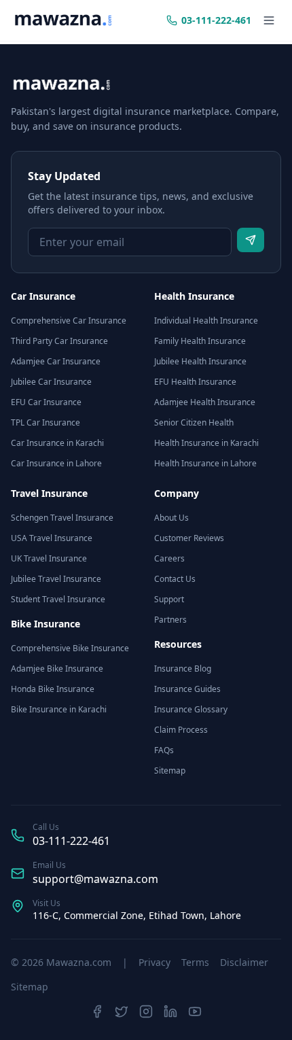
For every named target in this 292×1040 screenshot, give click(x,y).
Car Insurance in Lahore (56, 463)
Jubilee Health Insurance (200, 361)
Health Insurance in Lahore (205, 463)
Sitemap (169, 770)
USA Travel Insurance (51, 538)
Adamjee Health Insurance (204, 402)
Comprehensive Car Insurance (68, 320)
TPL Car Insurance (45, 422)
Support (169, 599)
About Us (171, 517)
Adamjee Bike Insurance (57, 668)
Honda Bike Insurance (52, 689)
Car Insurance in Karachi (57, 443)
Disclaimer (244, 962)
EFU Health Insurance (195, 381)
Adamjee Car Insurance (56, 361)
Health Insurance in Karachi (206, 443)
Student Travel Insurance (58, 599)
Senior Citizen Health (194, 422)
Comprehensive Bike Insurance (70, 648)
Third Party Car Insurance (59, 341)
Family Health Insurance (200, 341)
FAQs (164, 750)
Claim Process (181, 729)
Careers (169, 558)
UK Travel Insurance (49, 558)
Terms (195, 962)
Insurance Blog (182, 668)
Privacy (154, 962)
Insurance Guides (187, 689)
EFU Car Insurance (46, 402)
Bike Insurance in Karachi (59, 709)
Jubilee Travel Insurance (56, 579)
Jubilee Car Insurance (51, 381)
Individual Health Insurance (206, 320)
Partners (170, 619)
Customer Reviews (189, 538)
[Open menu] (269, 20)
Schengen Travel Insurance (62, 517)
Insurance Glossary (190, 709)
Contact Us (175, 579)
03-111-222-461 (71, 840)
